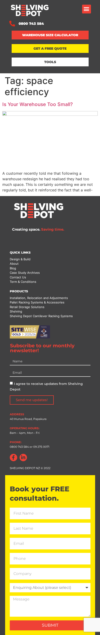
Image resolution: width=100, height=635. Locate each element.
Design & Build (20, 259)
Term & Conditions (23, 282)
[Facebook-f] (13, 457)
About (14, 263)
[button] (86, 9)
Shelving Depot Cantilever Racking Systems (41, 316)
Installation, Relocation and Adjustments (39, 298)
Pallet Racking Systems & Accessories (37, 302)
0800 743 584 (19, 446)
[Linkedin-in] (23, 457)
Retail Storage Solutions (27, 307)
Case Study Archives (25, 272)
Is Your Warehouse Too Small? (37, 104)
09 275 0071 (41, 446)
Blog (13, 268)
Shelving (16, 311)
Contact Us (18, 277)
